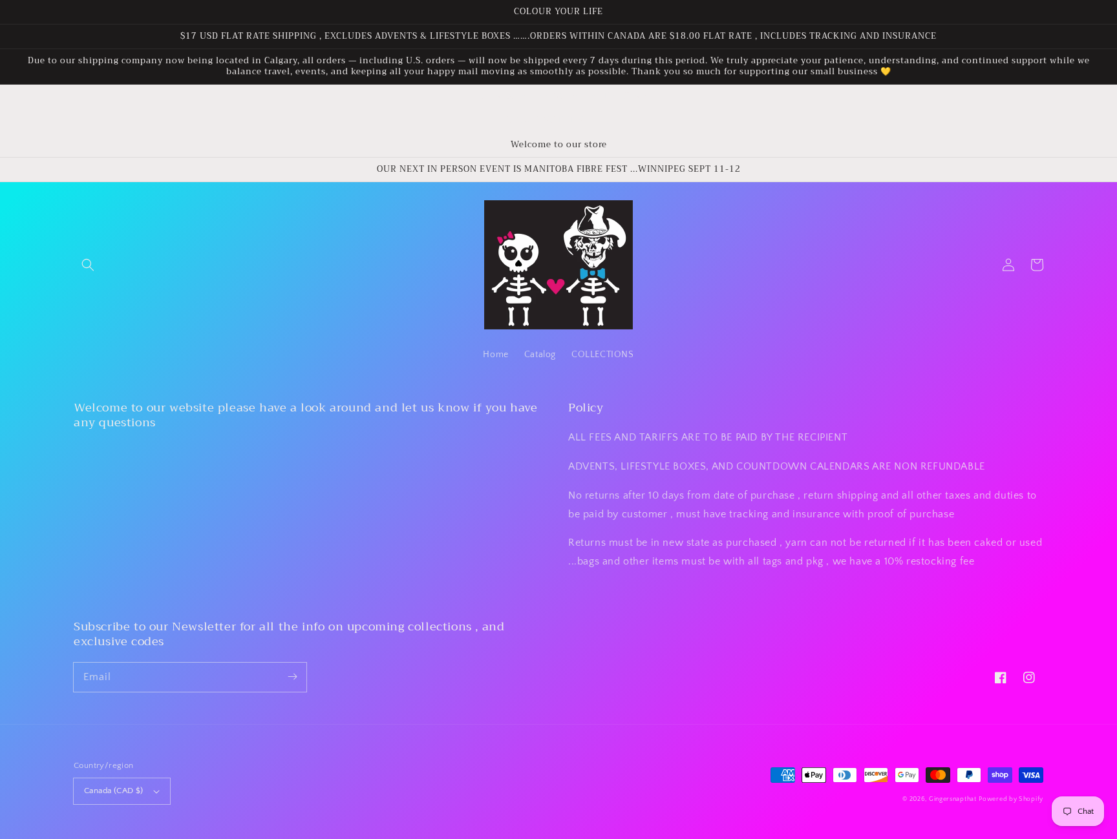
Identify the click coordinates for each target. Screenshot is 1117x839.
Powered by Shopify (1011, 799)
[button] (88, 265)
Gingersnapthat (953, 799)
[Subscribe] (292, 677)
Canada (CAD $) (114, 790)
